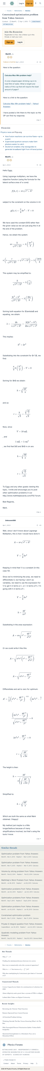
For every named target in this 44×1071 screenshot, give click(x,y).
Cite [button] (38, 120)
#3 (40, 525)
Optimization (8, 24)
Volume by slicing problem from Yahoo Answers (21, 871)
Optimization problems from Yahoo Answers (20, 889)
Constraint (36, 21)
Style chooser (9, 1060)
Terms (19, 1063)
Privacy (25, 1063)
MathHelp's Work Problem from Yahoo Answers (21, 880)
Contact (6, 1063)
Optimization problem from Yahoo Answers (19, 854)
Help (31, 1063)
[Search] (40, 3)
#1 (40, 62)
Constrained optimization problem (15, 915)
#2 (40, 165)
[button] (37, 62)
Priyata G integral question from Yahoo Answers (21, 924)
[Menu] (4, 3)
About (13, 1063)
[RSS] (37, 1063)
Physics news (6, 132)
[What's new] (36, 3)
